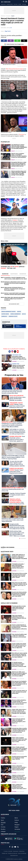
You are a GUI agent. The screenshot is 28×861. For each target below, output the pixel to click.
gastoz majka (5, 314)
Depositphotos (14, 855)
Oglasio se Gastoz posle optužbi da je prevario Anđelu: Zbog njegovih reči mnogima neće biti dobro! (18, 367)
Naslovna (3, 15)
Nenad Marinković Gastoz (16, 69)
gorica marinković (15, 314)
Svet (2, 825)
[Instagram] (12, 351)
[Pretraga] (23, 1)
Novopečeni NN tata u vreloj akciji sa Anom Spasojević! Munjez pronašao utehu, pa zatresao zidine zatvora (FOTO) (18, 164)
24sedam (3, 268)
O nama (6, 851)
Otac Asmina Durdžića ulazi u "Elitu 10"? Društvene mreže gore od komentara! (19, 636)
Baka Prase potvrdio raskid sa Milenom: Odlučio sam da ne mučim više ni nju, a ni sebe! (19, 584)
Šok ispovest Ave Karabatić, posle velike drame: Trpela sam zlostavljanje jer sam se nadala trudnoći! (19, 683)
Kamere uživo (9, 4)
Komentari (23, 274)
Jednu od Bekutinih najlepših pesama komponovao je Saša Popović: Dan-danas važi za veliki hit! (19, 786)
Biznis (16, 818)
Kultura (17, 820)
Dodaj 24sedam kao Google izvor (15, 44)
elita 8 (24, 314)
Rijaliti (12, 16)
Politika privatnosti (12, 853)
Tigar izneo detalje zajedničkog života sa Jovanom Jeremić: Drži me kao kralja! (19, 617)
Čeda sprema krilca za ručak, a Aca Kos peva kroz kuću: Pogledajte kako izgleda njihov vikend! (19, 575)
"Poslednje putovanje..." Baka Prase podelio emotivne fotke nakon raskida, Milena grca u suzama (18, 566)
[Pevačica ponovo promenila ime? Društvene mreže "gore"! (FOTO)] (6, 760)
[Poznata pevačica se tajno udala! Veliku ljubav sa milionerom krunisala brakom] (6, 609)
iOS (11, 267)
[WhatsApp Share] (17, 40)
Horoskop (17, 829)
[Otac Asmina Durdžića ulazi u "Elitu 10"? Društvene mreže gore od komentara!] (6, 638)
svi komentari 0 (7, 326)
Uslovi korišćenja (22, 853)
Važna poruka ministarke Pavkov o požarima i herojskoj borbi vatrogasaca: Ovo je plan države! (14, 289)
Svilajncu (15, 220)
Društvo (3, 829)
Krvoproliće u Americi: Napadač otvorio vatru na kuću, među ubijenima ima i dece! (15, 278)
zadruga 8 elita (13, 316)
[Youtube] (18, 351)
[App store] (9, 838)
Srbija (16, 822)
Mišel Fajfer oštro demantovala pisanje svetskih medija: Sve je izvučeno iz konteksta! (14, 299)
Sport (19, 4)
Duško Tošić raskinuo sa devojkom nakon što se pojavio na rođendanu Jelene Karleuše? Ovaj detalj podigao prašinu (19, 556)
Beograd (17, 825)
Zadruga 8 (4, 316)
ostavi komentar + (19, 326)
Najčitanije (14, 274)
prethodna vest (16, 355)
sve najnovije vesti (14, 304)
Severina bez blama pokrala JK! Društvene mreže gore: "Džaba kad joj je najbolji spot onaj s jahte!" (19, 594)
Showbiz (24, 4)
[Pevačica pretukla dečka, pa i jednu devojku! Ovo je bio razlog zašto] (6, 694)
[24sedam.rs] (5, 2)
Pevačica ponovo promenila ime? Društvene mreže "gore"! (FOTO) (19, 758)
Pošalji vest (4, 853)
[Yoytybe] (15, 847)
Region (17, 827)
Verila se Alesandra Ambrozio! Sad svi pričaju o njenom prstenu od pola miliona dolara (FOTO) (19, 768)
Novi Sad (17, 831)
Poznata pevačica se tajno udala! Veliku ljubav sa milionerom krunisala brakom (19, 608)
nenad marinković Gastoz (8, 311)
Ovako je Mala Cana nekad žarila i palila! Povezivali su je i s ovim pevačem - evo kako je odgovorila (19, 645)
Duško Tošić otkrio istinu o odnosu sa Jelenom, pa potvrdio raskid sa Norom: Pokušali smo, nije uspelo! (19, 711)
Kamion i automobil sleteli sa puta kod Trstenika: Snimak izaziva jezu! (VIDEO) (14, 294)
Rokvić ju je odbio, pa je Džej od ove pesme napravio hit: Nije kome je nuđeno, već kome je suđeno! (19, 674)
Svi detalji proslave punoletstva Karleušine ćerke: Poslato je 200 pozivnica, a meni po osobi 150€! (19, 664)
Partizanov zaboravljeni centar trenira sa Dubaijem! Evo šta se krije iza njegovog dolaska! (14, 283)
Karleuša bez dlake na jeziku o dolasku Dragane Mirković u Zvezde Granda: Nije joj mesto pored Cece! (19, 730)
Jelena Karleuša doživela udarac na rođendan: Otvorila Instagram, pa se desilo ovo (18, 721)
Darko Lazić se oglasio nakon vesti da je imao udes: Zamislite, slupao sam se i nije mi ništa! (19, 739)
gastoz (19, 311)
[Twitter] (15, 351)
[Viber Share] (11, 40)
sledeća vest (15, 363)
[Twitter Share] (24, 40)
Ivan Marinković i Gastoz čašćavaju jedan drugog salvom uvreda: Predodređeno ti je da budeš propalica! (19, 146)
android (16, 267)
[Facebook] (10, 351)
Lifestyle (3, 831)
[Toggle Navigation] (26, 1)
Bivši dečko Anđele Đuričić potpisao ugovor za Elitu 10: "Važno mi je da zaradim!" (19, 358)
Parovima (21, 134)
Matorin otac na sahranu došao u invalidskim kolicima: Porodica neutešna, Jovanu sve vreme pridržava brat (19, 155)
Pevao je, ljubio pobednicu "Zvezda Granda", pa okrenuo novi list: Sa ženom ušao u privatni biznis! (19, 702)
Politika (16, 4)
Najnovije (3, 4)
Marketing (21, 851)
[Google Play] (18, 838)
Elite (7, 69)
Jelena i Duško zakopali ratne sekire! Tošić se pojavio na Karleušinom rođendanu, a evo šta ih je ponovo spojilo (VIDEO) (19, 749)
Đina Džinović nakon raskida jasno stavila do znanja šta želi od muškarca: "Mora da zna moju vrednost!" (19, 655)
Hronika (3, 827)
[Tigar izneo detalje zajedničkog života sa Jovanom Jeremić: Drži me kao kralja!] (6, 619)
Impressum (15, 851)
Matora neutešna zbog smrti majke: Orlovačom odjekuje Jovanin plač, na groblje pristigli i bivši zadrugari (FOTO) (18, 173)
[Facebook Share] (4, 40)
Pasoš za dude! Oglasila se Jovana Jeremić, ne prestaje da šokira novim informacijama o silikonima (19, 627)
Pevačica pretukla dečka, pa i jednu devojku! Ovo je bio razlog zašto (19, 692)
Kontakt (10, 851)
